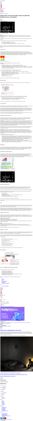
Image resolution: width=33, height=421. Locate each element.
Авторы (3, 403)
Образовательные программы (6, 415)
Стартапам (3, 416)
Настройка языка (3, 419)
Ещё (2, 378)
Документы (3, 409)
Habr (4, 420)
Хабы (2, 402)
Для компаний (4, 408)
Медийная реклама (4, 414)
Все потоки (3, 0)
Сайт (1, 296)
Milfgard (1, 13)
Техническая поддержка (8, 419)
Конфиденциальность (5, 410)
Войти (3, 397)
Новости (3, 401)
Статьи (3, 400)
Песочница (3, 404)
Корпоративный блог (5, 413)
